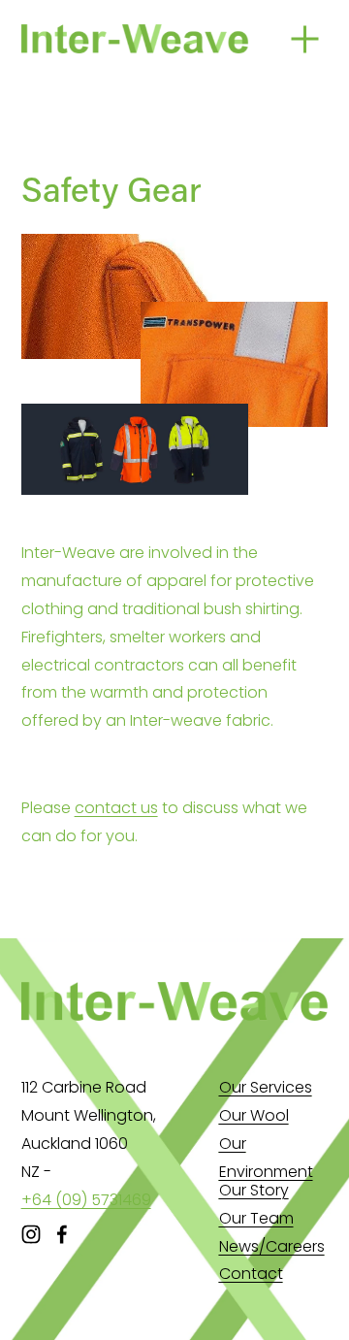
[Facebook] (62, 1234)
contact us (116, 808)
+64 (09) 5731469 (86, 1200)
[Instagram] (31, 1234)
